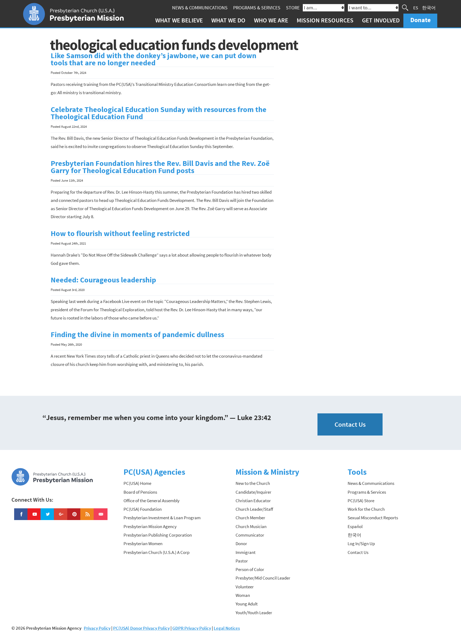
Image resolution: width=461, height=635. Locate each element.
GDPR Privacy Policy (191, 628)
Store (293, 8)
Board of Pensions (140, 492)
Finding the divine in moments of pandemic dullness (137, 334)
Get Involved (381, 20)
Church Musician (251, 526)
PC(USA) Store (361, 501)
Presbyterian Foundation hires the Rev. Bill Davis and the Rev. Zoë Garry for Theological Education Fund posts (160, 167)
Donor (241, 543)
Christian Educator (253, 501)
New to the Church (253, 483)
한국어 (429, 7)
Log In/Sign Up (361, 543)
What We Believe (179, 20)
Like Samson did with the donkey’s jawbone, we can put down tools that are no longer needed (153, 59)
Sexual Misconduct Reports (373, 518)
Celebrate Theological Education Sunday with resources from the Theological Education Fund (159, 113)
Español (355, 526)
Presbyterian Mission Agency (150, 526)
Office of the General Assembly (152, 501)
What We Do (228, 20)
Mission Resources (325, 20)
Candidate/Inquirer (253, 492)
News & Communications (200, 8)
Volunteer (245, 587)
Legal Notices (227, 628)
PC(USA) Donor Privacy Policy (141, 628)
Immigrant (246, 552)
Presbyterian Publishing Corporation (158, 535)
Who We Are (271, 20)
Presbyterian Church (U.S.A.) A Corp (156, 552)
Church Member (250, 518)
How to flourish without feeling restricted (120, 233)
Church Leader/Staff (254, 509)
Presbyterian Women (143, 543)
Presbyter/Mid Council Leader (263, 578)
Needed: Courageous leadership (103, 280)
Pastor (242, 561)
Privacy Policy (97, 628)
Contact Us (350, 424)
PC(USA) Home (137, 483)
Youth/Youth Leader (254, 613)
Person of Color (250, 569)
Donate (420, 20)
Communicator (250, 535)
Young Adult (247, 604)
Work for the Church (366, 509)
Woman (243, 595)
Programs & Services (256, 8)
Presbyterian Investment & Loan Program (162, 518)
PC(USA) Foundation (143, 509)
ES (415, 7)
